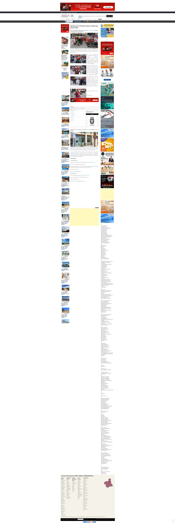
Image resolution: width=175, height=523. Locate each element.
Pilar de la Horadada (62, 499)
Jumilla (92, 16)
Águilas (83, 16)
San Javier (104, 16)
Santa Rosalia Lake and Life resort (63, 509)
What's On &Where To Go (74, 19)
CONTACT (64, 12)
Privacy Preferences (80, 519)
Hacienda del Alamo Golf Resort (68, 490)
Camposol (68, 485)
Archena (79, 483)
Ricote (79, 497)
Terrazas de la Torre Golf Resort (63, 512)
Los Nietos (62, 494)
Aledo (67, 481)
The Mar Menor (62, 478)
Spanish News (95, 19)
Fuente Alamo (69, 488)
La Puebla (62, 489)
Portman (62, 502)
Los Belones (63, 493)
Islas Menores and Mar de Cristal (63, 484)
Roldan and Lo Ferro (63, 504)
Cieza (73, 486)
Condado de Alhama (68, 487)
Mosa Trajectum (80, 493)
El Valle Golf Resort (79, 487)
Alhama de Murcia (87, 16)
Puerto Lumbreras (68, 496)
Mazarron (68, 492)
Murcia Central (79, 478)
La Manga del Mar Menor (63, 488)
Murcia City (79, 494)
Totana (68, 498)
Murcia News (63, 19)
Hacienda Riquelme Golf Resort (80, 489)
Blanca (79, 484)
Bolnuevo (68, 484)
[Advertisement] (84, 217)
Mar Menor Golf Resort (63, 497)
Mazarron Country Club (85, 498)
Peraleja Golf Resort (80, 496)
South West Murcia (69, 478)
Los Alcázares (97, 16)
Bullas (73, 481)
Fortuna (73, 487)
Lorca (94, 16)
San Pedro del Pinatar (63, 507)
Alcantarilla (79, 482)
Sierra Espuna (69, 497)
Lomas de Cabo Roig (85, 509)
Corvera (79, 485)
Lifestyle (83, 19)
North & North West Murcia (74, 479)
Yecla (73, 491)
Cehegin (73, 485)
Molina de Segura (79, 492)
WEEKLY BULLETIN (74, 12)
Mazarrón (101, 16)
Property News (88, 19)
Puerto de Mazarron (68, 494)
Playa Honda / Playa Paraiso (63, 501)
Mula (73, 490)
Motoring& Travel (79, 19)
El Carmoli (62, 482)
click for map (93, 162)
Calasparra (73, 482)
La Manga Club (63, 486)
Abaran (79, 481)
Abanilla (79, 480)
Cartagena (62, 481)
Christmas (96, 56)
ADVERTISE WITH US (68, 12)
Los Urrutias (63, 495)
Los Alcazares (63, 492)
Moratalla (73, 489)
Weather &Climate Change (68, 19)
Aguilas (68, 480)
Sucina (79, 498)
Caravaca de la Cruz (74, 484)
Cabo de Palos (63, 480)
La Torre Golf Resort (63, 490)
